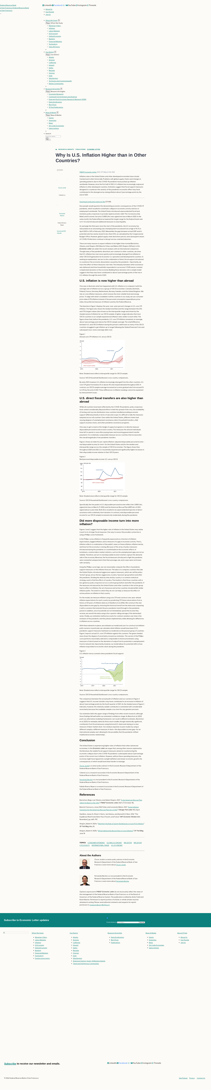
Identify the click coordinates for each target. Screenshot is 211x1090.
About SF (182, 933)
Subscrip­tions (54, 128)
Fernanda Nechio (86, 780)
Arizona (52, 60)
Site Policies (183, 1078)
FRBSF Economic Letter (88, 172)
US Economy (53, 34)
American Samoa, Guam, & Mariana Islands (89, 961)
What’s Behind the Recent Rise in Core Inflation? (115, 831)
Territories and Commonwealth (60, 81)
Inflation (52, 28)
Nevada (52, 70)
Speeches (52, 120)
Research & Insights (52, 89)
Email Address (111, 922)
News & (151, 933)
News (51, 123)
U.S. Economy (116, 845)
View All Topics (54, 47)
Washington (53, 78)
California (52, 63)
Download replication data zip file (92, 202)
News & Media (50, 113)
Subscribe (10, 1063)
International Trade (100, 845)
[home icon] (56, 149)
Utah (50, 76)
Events (51, 118)
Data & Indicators (55, 102)
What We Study (51, 20)
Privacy (192, 1078)
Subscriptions (154, 948)
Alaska (51, 57)
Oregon (52, 73)
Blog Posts (52, 105)
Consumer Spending (96, 843)
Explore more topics (42, 958)
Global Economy (55, 36)
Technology (53, 44)
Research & (115, 933)
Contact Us (201, 1078)
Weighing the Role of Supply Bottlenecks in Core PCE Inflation (121, 824)
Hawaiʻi (51, 65)
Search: (48, 134)
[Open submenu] (59, 20)
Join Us (48, 14)
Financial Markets (55, 41)
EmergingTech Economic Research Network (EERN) (67, 99)
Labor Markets (54, 31)
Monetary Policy (55, 26)
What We (38, 933)
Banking (52, 39)
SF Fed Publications (56, 107)
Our (74, 933)
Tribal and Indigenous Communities (86, 964)
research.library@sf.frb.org (100, 905)
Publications (81, 149)
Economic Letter (93, 149)
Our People (49, 12)
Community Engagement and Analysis (63, 97)
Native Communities (56, 84)
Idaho (51, 68)
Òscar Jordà (62, 188)
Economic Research (56, 94)
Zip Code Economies (56, 126)
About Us (48, 9)
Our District (49, 52)
